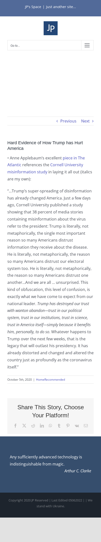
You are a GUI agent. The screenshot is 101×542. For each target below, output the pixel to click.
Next (85, 121)
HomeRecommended (50, 379)
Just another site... (61, 6)
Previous (68, 121)
